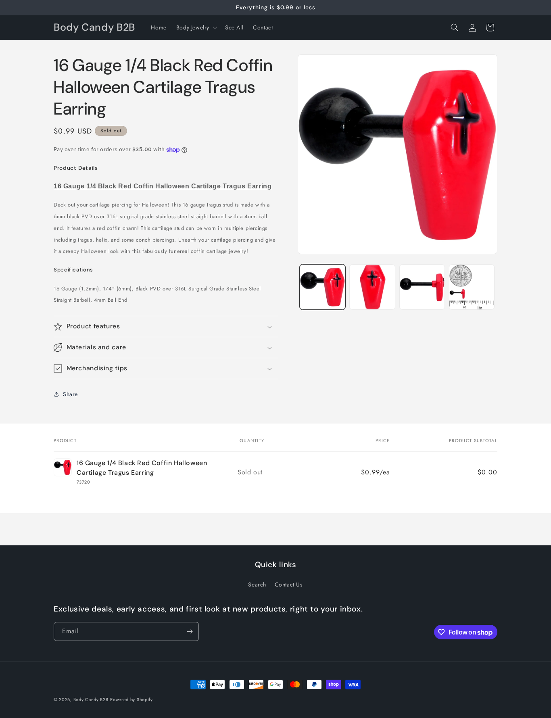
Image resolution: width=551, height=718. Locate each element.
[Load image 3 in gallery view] (422, 287)
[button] (195, 27)
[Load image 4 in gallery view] (472, 287)
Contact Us (289, 584)
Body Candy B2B (91, 699)
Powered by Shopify (131, 699)
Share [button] (70, 394)
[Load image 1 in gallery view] (322, 287)
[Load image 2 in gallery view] (372, 287)
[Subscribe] (189, 631)
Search (257, 584)
